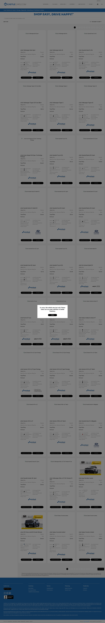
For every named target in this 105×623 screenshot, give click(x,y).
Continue (52, 315)
